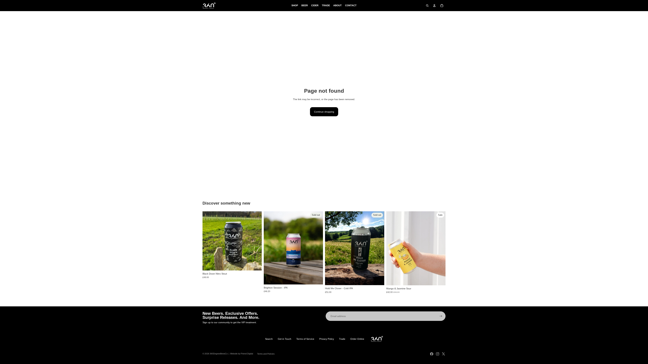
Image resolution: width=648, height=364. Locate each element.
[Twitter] (443, 354)
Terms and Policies (266, 354)
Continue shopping (324, 111)
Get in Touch (284, 339)
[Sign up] (441, 316)
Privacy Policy (326, 339)
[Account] (434, 5)
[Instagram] (438, 354)
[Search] (427, 5)
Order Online (357, 339)
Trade (342, 339)
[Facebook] (432, 354)
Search (269, 339)
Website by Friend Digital (241, 354)
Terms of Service (305, 339)
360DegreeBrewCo (219, 354)
